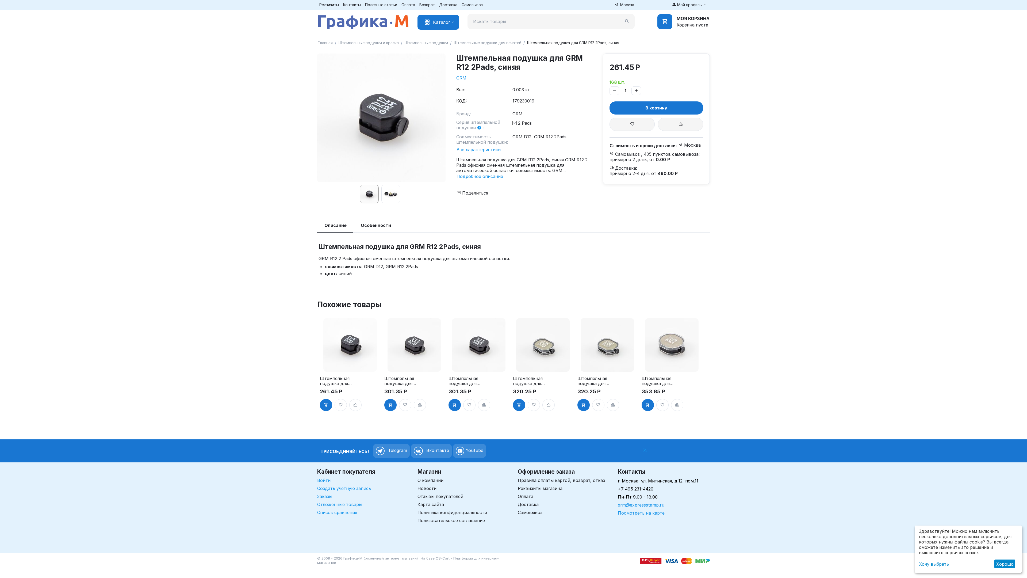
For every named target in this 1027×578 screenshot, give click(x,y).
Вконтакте (437, 450)
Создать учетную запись (344, 488)
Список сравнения (337, 512)
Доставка (448, 4)
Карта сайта (430, 504)
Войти (324, 480)
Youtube (473, 450)
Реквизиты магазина (540, 488)
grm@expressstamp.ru (641, 505)
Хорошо (1005, 564)
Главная (325, 42)
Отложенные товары (339, 504)
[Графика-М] (363, 21)
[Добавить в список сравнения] (680, 124)
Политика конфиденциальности (452, 512)
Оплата (408, 4)
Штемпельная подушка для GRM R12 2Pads (336, 381)
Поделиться (474, 193)
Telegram (397, 450)
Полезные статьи (381, 4)
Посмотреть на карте (641, 513)
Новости (426, 488)
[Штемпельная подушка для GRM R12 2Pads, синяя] (381, 118)
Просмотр (350, 364)
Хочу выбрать (934, 564)
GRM (461, 78)
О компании (430, 480)
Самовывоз (472, 4)
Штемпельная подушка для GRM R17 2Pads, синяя (465, 381)
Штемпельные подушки (426, 42)
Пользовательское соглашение (451, 520)
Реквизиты (329, 4)
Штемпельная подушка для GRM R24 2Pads (529, 381)
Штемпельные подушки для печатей (487, 42)
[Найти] (627, 21)
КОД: (461, 101)
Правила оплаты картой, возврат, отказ (561, 480)
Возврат (427, 4)
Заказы (324, 496)
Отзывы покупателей (440, 496)
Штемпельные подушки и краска (369, 42)
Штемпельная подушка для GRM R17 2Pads (400, 381)
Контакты (352, 4)
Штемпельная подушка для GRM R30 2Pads (658, 381)
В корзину (656, 108)
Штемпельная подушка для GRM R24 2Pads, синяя (592, 381)
